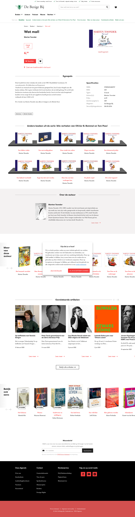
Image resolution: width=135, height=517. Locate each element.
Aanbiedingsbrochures (22, 481)
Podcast (35, 14)
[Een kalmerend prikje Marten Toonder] (111, 142)
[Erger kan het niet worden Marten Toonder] (45, 170)
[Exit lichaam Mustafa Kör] (22, 400)
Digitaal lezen (62, 477)
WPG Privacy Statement (63, 454)
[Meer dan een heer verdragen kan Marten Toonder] (67, 171)
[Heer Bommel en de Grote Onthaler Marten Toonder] (94, 260)
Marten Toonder (28, 114)
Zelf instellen (56, 270)
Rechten (50, 14)
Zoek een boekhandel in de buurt (38, 67)
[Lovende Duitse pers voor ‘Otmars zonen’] (106, 332)
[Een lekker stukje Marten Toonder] (23, 142)
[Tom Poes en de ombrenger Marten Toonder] (112, 260)
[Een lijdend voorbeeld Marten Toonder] (23, 170)
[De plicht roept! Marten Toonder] (89, 170)
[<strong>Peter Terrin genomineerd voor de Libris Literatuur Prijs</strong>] (54, 332)
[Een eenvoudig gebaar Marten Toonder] (45, 142)
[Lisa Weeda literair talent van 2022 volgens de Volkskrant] (80, 332)
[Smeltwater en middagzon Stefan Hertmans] (57, 401)
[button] (11, 268)
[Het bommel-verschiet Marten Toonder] (23, 259)
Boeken (17, 14)
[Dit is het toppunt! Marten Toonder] (111, 170)
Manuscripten (41, 485)
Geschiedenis (19, 477)
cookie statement (81, 264)
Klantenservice (62, 481)
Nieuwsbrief (19, 488)
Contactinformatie (42, 473)
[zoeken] (107, 7)
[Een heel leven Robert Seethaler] (75, 400)
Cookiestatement (81, 509)
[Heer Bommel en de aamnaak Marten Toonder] (41, 260)
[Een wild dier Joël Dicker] (93, 400)
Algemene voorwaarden (68, 509)
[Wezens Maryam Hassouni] (40, 400)
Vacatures (18, 485)
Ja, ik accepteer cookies (78, 270)
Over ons (18, 473)
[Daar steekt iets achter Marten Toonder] (67, 142)
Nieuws (42, 14)
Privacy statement (54, 509)
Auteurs (27, 14)
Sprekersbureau (41, 481)
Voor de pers (40, 477)
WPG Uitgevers (78, 511)
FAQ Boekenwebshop (65, 473)
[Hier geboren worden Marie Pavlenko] (111, 400)
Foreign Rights (41, 492)
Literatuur (18, 114)
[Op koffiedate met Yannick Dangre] (27, 332)
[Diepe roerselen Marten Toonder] (89, 142)
